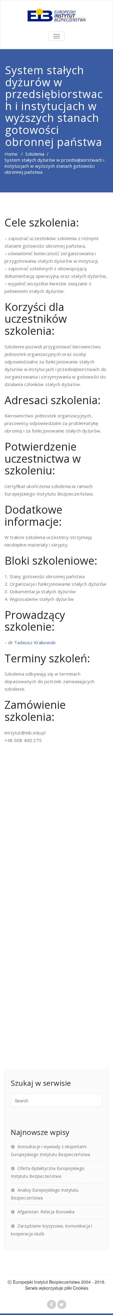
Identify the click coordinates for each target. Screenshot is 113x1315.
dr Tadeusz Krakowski (31, 642)
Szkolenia (34, 154)
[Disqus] (56, 837)
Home (11, 154)
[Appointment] (56, 15)
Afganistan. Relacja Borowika (45, 1212)
